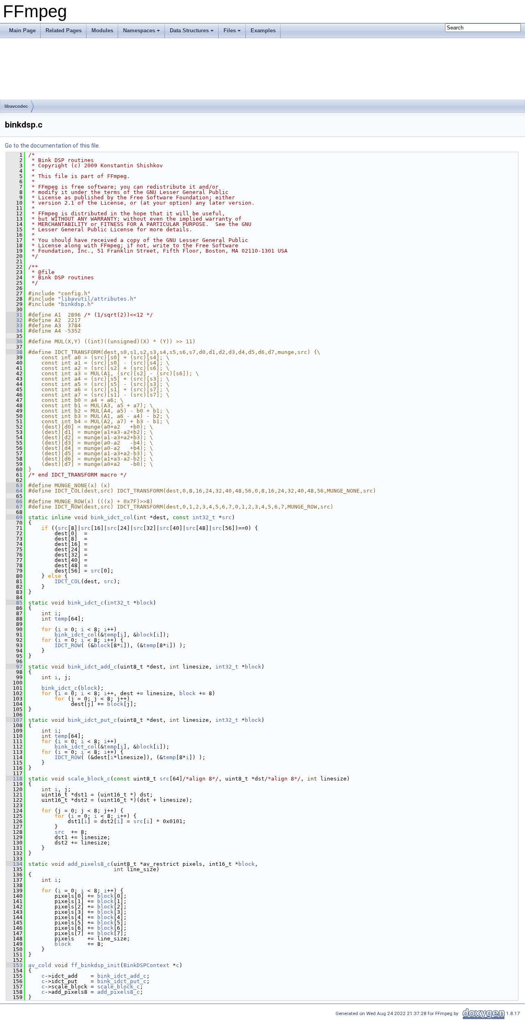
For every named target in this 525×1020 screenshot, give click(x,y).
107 (14, 720)
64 (14, 491)
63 (14, 485)
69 (14, 517)
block (145, 603)
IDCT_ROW (68, 645)
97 (14, 667)
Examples (263, 30)
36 (14, 341)
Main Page (22, 30)
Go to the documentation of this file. (52, 145)
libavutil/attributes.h (97, 299)
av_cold (39, 965)
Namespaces (139, 30)
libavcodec (16, 106)
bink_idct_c (86, 603)
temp (61, 619)
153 (14, 965)
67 (14, 507)
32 (14, 320)
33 (14, 325)
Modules (102, 30)
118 (14, 779)
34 (14, 331)
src (227, 517)
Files (230, 30)
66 (14, 501)
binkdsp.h (76, 304)
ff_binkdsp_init (95, 965)
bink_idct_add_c (92, 667)
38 (14, 352)
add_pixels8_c (89, 864)
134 (14, 864)
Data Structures (189, 30)
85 (14, 603)
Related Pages (64, 30)
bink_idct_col (112, 517)
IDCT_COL (68, 581)
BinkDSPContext (146, 965)
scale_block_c (89, 779)
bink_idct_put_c (92, 720)
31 (14, 315)
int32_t (203, 517)
